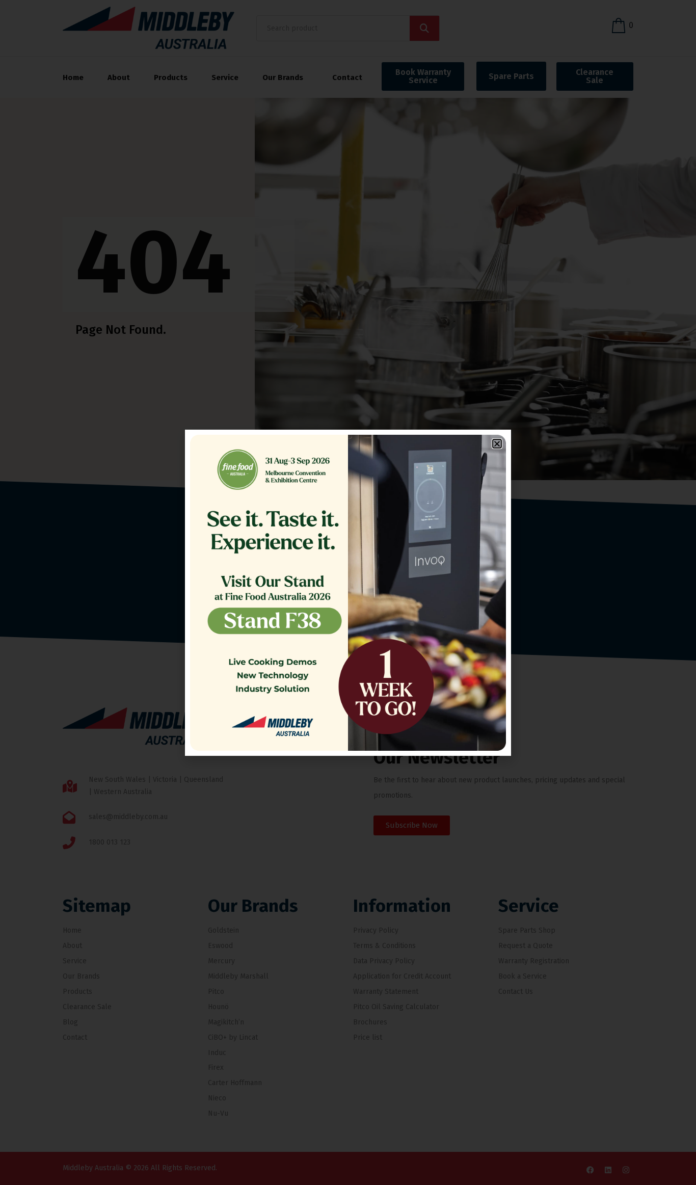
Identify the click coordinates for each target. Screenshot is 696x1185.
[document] (348, 592)
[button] (497, 443)
